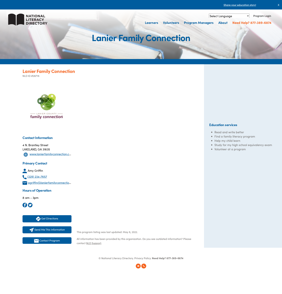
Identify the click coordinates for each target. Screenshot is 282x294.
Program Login (262, 15)
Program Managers (198, 22)
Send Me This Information (49, 229)
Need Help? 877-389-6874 (251, 22)
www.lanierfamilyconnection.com (51, 154)
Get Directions (49, 218)
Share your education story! (240, 5)
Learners (151, 22)
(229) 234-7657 (37, 176)
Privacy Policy (142, 258)
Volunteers (171, 22)
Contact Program (49, 240)
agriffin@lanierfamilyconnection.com (52, 183)
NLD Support (93, 243)
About (222, 22)
